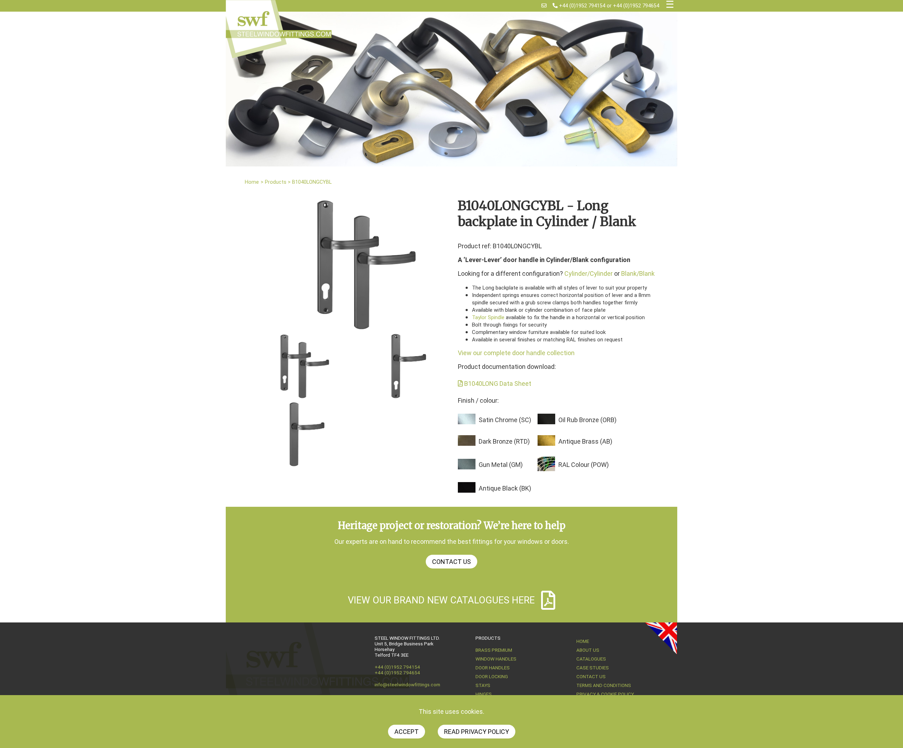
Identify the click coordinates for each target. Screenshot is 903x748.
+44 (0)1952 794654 (636, 6)
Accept (406, 731)
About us (587, 650)
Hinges (483, 694)
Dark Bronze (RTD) (504, 441)
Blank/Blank (638, 273)
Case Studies (592, 667)
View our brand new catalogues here (441, 600)
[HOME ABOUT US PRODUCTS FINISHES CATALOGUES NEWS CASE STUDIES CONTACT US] (670, 5)
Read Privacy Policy (476, 731)
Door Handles (492, 667)
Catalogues (591, 659)
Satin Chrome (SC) (505, 420)
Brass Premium (493, 650)
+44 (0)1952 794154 (581, 6)
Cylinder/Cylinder (588, 273)
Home (252, 182)
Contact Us (451, 561)
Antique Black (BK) (505, 488)
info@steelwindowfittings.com (407, 684)
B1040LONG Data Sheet (497, 383)
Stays (482, 685)
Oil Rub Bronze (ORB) (587, 420)
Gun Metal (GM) (501, 464)
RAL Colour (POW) (583, 464)
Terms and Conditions (603, 685)
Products (275, 182)
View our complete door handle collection (516, 353)
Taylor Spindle (488, 317)
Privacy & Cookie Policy (605, 694)
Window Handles (495, 659)
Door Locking (491, 676)
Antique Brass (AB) (585, 441)
